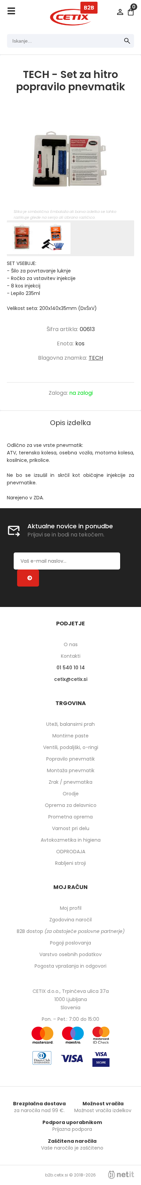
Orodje (71, 793)
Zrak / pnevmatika (70, 782)
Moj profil (70, 908)
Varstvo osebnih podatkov (70, 954)
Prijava (120, 12)
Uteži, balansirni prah (70, 724)
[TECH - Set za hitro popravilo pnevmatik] (70, 157)
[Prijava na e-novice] (28, 578)
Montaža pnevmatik (70, 770)
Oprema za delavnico (71, 805)
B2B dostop (71, 931)
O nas (71, 644)
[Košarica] (131, 12)
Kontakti (70, 656)
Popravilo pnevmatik (70, 758)
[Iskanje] (127, 41)
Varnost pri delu (70, 828)
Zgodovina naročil (70, 919)
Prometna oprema (70, 816)
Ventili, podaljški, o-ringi (70, 747)
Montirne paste (70, 735)
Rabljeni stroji (70, 863)
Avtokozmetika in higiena (71, 840)
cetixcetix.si (70, 679)
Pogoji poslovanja (70, 942)
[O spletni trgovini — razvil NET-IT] (121, 1175)
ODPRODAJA (70, 851)
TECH (96, 358)
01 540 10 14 (70, 667)
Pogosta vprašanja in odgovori (70, 966)
